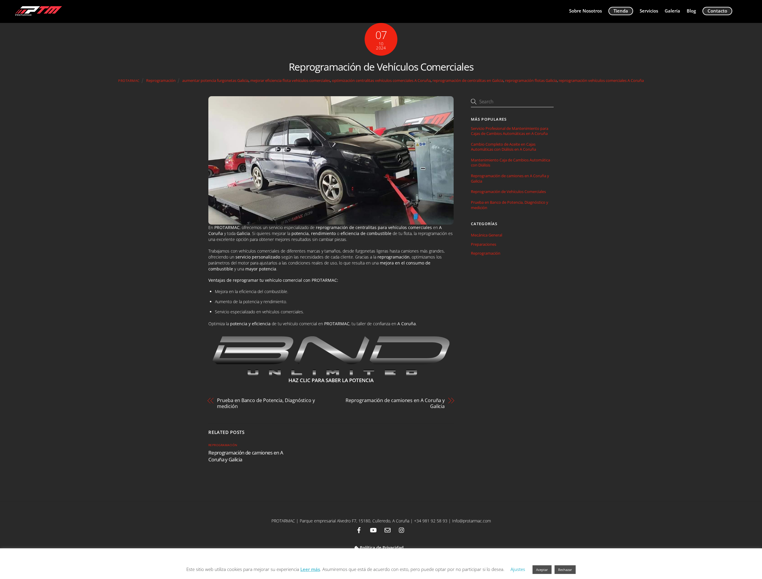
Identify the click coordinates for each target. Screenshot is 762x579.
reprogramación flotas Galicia (531, 80)
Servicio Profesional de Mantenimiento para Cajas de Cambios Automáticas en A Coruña (509, 131)
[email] (388, 529)
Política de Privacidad (381, 547)
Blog (691, 11)
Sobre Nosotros (585, 11)
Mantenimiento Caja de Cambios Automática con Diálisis (510, 163)
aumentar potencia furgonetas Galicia (215, 80)
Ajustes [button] (517, 569)
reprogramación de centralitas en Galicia (467, 80)
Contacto (717, 11)
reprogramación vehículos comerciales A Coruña (601, 80)
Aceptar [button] (542, 569)
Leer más (310, 569)
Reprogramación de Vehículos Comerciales (381, 67)
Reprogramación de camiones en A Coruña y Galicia (395, 403)
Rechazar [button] (565, 569)
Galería (672, 11)
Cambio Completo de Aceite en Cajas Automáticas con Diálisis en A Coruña (503, 147)
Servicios (649, 11)
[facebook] (359, 529)
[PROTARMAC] (38, 15)
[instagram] (402, 529)
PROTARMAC (129, 80)
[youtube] (373, 529)
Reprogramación (161, 80)
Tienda (620, 11)
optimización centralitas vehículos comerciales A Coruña (381, 80)
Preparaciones (483, 244)
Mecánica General (486, 235)
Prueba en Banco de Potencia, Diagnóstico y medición (266, 403)
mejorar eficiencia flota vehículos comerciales (290, 80)
